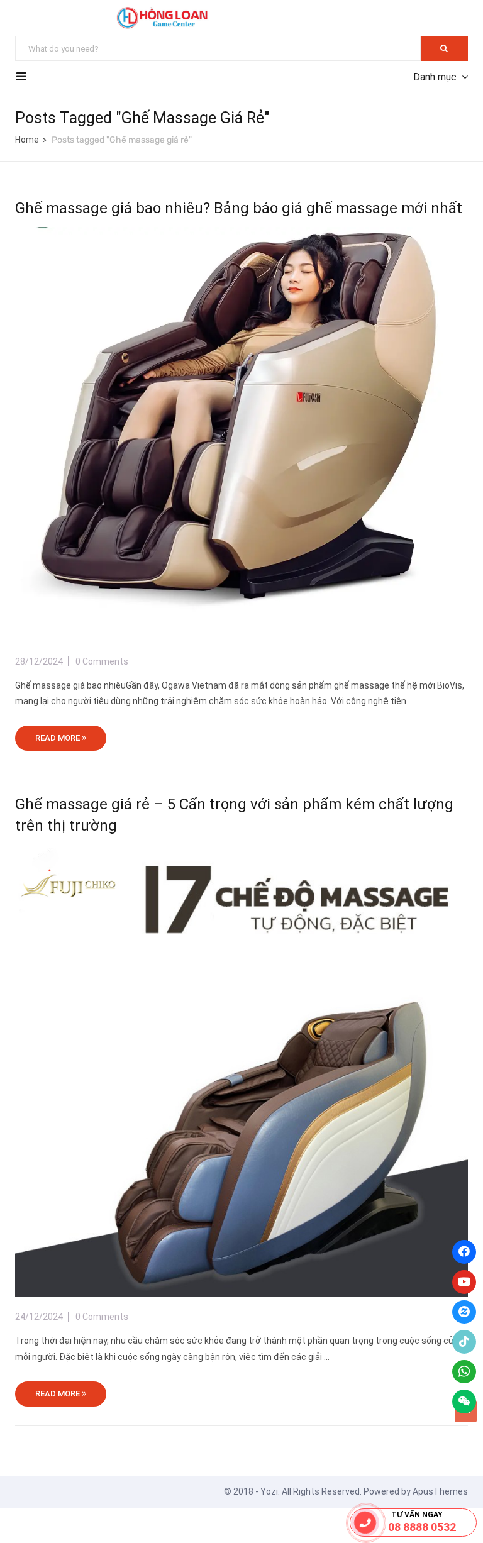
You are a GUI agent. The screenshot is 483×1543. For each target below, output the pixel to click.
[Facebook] (464, 1252)
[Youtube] (464, 1282)
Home (27, 140)
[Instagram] (464, 1312)
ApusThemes (440, 1491)
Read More (58, 738)
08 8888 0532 (422, 1527)
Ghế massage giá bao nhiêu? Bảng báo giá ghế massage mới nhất (238, 208)
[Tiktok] (464, 1342)
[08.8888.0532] (365, 1523)
